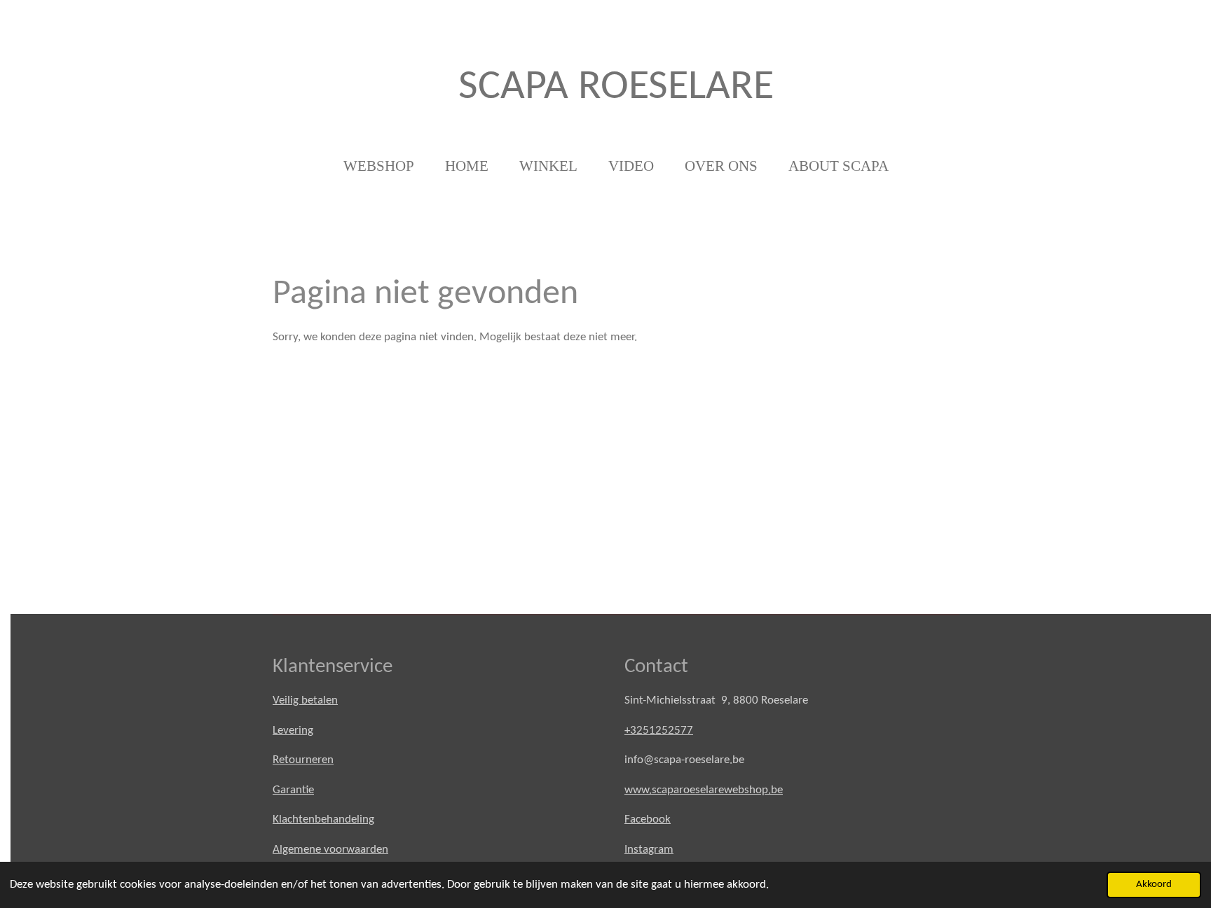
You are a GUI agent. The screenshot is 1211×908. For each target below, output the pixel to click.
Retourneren (303, 760)
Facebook (647, 819)
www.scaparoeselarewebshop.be (703, 790)
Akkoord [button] (1154, 884)
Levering (293, 730)
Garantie (293, 790)
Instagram (648, 849)
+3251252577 (658, 730)
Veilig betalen (305, 700)
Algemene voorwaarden (330, 849)
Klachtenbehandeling (323, 819)
